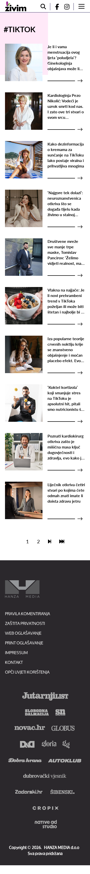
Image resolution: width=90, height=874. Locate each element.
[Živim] (15, 6)
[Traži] (43, 6)
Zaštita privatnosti (25, 623)
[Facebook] (55, 6)
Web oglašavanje (23, 633)
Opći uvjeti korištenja (27, 672)
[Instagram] (69, 6)
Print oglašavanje (24, 643)
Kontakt (14, 662)
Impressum (16, 652)
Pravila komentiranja (27, 613)
